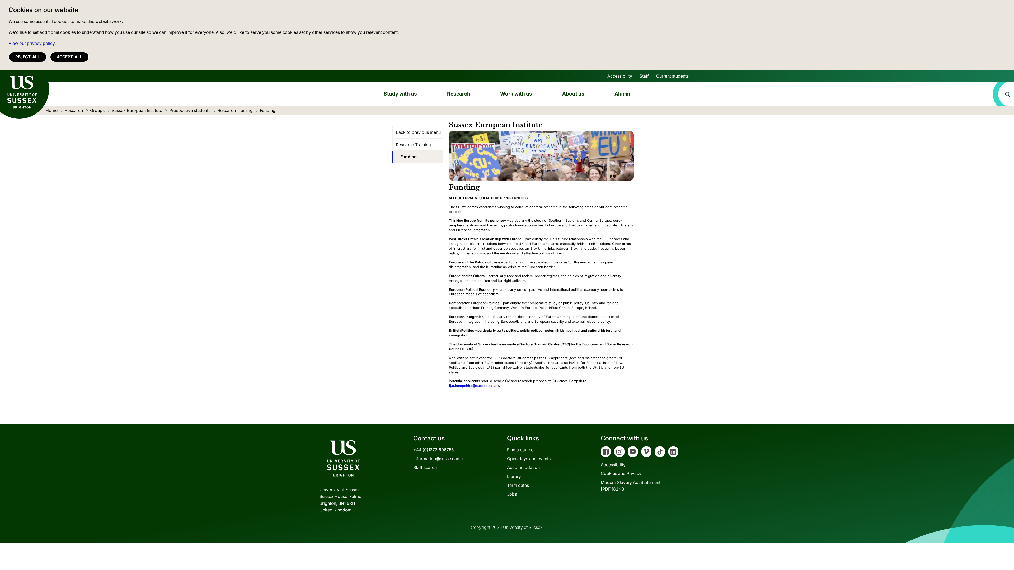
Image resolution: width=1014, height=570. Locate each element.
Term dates (518, 485)
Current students (672, 76)
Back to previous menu (418, 132)
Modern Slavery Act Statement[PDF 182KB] (630, 486)
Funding (408, 156)
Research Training (413, 144)
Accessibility (619, 76)
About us (573, 94)
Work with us (516, 94)
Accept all (69, 56)
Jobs (512, 494)
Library (514, 476)
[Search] (1003, 94)
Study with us (400, 94)
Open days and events (529, 458)
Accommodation (523, 467)
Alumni (623, 94)
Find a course (520, 449)
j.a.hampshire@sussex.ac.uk (473, 386)
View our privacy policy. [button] (32, 43)
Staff (644, 76)
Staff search (425, 467)
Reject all (27, 56)
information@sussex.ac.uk (439, 458)
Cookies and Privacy (621, 473)
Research (458, 94)
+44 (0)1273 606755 (433, 449)
